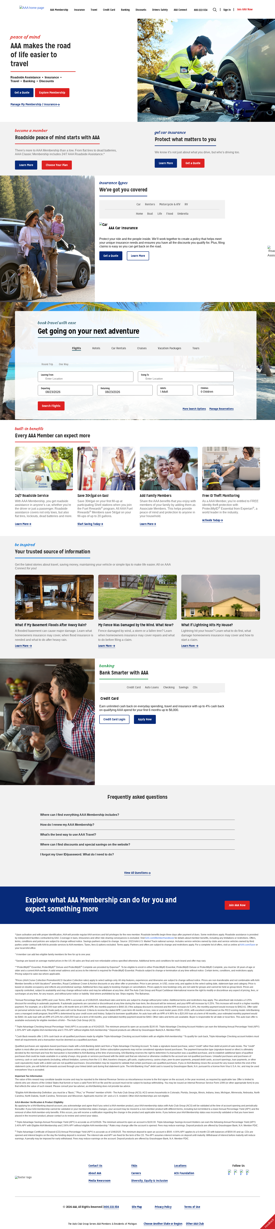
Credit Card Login (114, 719)
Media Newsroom (99, 1181)
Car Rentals (118, 348)
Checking (169, 687)
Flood (169, 214)
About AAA (94, 1173)
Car (139, 204)
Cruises (142, 348)
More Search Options (194, 408)
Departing (45, 388)
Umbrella (182, 214)
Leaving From (47, 374)
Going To (145, 374)
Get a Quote (22, 93)
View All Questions (136, 873)
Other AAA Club (195, 1224)
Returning (105, 388)
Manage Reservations (221, 408)
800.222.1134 (111, 1207)
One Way (63, 364)
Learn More (26, 165)
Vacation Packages (169, 348)
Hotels (96, 348)
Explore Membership (52, 93)
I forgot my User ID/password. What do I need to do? (77, 854)
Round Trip (47, 364)
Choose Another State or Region (163, 1224)
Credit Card (134, 687)
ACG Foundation (184, 1173)
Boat (150, 214)
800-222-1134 (200, 10)
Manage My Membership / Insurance (33, 104)
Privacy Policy (163, 1207)
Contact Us (95, 1166)
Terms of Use (192, 1207)
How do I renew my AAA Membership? (67, 824)
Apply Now (145, 719)
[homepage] (31, 9)
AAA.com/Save (247, 944)
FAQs (134, 1166)
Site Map (137, 1207)
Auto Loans (152, 687)
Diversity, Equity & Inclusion (149, 1181)
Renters (150, 204)
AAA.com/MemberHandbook (159, 938)
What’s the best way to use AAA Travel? (68, 834)
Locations (180, 1166)
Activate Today (211, 520)
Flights (76, 348)
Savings (184, 687)
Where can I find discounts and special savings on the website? (85, 844)
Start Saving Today (88, 524)
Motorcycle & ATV (169, 204)
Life (160, 214)
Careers (136, 1173)
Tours (195, 348)
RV (186, 204)
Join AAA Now (237, 905)
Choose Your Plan (57, 165)
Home (139, 214)
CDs (195, 687)
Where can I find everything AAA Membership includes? (79, 814)
